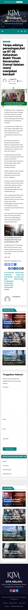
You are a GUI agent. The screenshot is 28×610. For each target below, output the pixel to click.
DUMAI (14, 83)
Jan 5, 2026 (8, 538)
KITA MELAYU (14, 18)
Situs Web (5, 438)
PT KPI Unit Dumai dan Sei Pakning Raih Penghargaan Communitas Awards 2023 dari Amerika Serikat (9, 281)
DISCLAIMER (22, 603)
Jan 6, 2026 (8, 521)
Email (4, 429)
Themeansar (14, 599)
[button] (18, 31)
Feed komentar (7, 469)
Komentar (6, 387)
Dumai (8, 41)
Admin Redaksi (17, 326)
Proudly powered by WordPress (9, 597)
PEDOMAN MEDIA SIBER (17, 606)
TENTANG (5, 603)
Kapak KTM (13, 79)
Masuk (5, 461)
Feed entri (6, 465)
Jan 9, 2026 (8, 504)
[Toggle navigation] (25, 31)
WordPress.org (7, 473)
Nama (4, 419)
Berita (4, 41)
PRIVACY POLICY (13, 603)
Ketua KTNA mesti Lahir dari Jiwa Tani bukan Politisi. (19, 276)
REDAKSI (7, 606)
